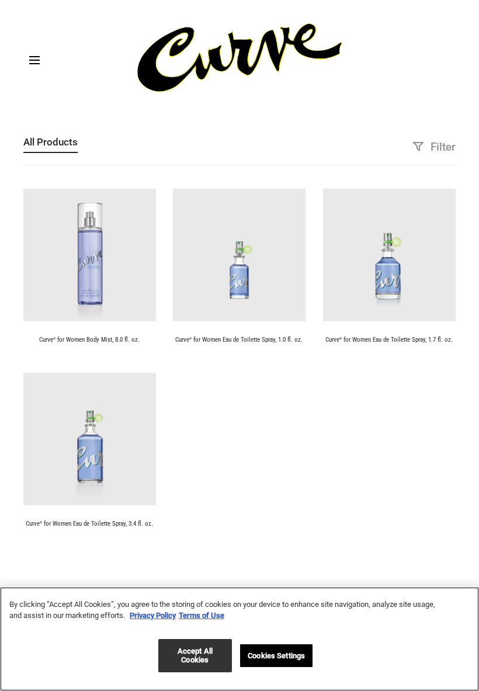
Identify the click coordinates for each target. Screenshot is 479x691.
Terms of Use (201, 615)
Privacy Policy (153, 615)
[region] (239, 639)
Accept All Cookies (195, 656)
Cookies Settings (276, 655)
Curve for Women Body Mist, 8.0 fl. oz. (89, 339)
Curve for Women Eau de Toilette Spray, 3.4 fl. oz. (89, 523)
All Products (50, 142)
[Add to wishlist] (141, 203)
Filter (442, 147)
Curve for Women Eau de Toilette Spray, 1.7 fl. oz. (389, 339)
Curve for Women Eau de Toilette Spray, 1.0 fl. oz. (239, 339)
